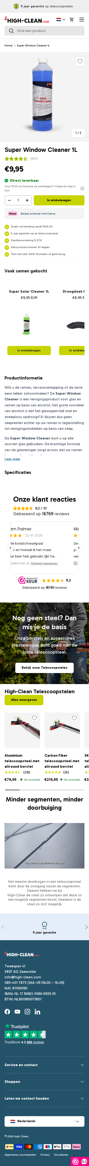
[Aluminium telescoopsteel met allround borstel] (22, 730)
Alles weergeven (24, 700)
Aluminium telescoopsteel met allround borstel (22, 761)
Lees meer (12, 459)
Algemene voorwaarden (20, 1154)
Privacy (45, 1154)
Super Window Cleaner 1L (33, 45)
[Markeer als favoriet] (80, 61)
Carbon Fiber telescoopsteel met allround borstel (61, 761)
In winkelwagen (59, 200)
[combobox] (44, 30)
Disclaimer (61, 1154)
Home (9, 45)
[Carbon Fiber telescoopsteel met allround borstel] (62, 730)
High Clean (21, 1136)
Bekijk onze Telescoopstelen (44, 668)
